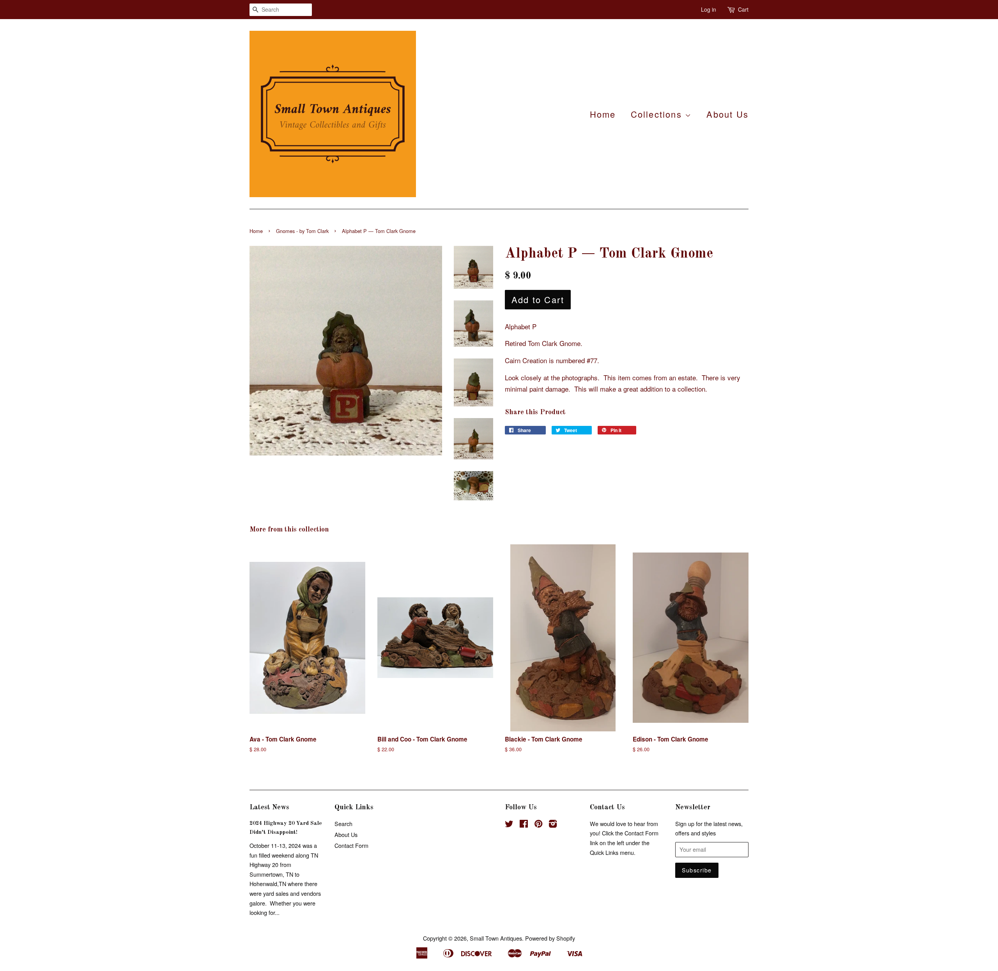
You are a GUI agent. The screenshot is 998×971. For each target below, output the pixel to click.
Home (603, 114)
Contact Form (351, 845)
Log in (708, 9)
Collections (658, 114)
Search (343, 823)
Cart (743, 9)
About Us (727, 114)
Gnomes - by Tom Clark (302, 231)
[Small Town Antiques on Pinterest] (538, 825)
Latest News (269, 807)
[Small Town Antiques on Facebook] (523, 825)
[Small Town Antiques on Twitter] (509, 825)
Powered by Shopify (550, 938)
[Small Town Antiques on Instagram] (553, 825)
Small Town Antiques (496, 938)
